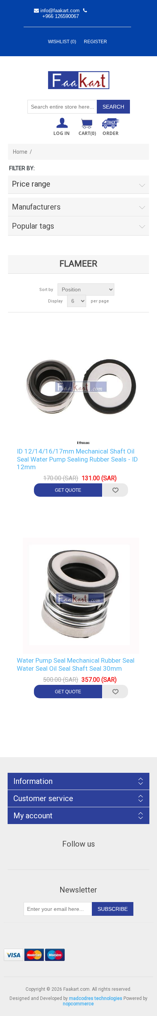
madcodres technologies (95, 998)
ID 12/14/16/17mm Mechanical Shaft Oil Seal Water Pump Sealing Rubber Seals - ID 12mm (77, 459)
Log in (61, 133)
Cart (87, 133)
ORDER (111, 133)
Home (20, 152)
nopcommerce (78, 1003)
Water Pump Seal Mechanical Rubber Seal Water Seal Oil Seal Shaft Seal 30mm (76, 664)
